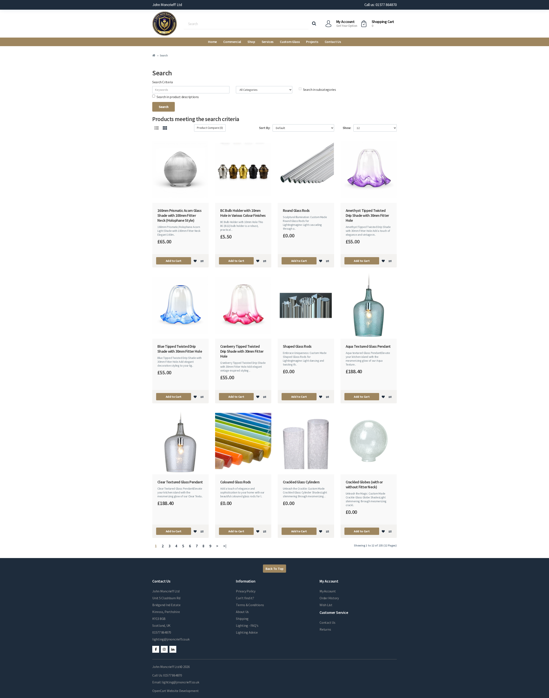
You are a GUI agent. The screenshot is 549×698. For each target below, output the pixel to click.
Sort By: (264, 128)
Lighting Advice (247, 632)
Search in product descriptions (178, 97)
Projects (312, 41)
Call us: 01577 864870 (380, 4)
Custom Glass (290, 41)
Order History (329, 598)
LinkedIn (172, 649)
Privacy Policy (245, 591)
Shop (251, 41)
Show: (347, 128)
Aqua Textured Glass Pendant (368, 346)
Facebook (155, 649)
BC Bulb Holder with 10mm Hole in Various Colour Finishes (243, 213)
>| (224, 545)
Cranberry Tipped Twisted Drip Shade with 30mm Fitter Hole (242, 351)
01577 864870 (161, 632)
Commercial (232, 41)
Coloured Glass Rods (235, 481)
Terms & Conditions (250, 605)
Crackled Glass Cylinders (301, 481)
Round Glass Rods (296, 210)
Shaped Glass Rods (297, 346)
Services (267, 41)
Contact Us (333, 41)
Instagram (164, 649)
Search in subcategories (319, 89)
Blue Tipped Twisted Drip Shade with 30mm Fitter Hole (179, 349)
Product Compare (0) (210, 128)
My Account (328, 591)
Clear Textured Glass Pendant (180, 481)
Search (163, 55)
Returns (325, 629)
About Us (242, 612)
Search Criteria (162, 82)
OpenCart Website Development (175, 691)
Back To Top (274, 568)
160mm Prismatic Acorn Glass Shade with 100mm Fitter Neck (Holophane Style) (179, 215)
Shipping (242, 618)
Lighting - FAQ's (247, 625)
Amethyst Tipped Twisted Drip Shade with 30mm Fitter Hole (367, 215)
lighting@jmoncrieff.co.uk (171, 639)
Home (212, 41)
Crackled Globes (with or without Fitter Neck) (364, 484)
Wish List (326, 605)
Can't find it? (245, 598)
